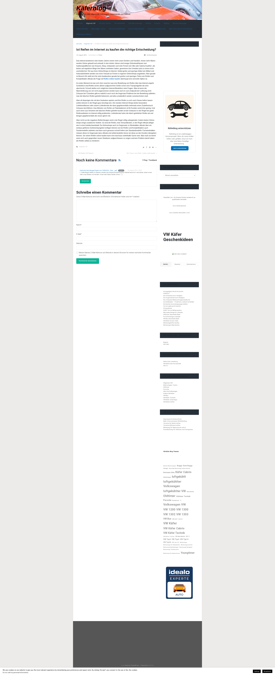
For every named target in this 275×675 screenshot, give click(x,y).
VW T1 (188, 536)
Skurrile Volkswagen (170, 391)
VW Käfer (170, 523)
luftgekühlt (179, 476)
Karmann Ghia (168, 472)
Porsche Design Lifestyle (171, 316)
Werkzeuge (183, 542)
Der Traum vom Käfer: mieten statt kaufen (141, 153)
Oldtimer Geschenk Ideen (171, 314)
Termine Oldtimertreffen (171, 425)
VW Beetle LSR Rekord (85, 153)
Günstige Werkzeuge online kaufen (179, 468)
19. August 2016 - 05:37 (135, 170)
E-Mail (79, 234)
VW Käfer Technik (169, 397)
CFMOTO (166, 293)
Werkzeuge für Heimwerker (171, 545)
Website (79, 243)
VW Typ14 (184, 539)
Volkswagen (171, 504)
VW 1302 (166, 344)
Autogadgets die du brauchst (173, 291)
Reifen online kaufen (111, 79)
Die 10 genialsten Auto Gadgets (174, 297)
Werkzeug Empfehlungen (171, 547)
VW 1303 (182, 514)
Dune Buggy (187, 466)
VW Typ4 (175, 539)
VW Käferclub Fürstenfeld (172, 363)
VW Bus (165, 395)
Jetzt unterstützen (179, 148)
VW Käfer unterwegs (170, 400)
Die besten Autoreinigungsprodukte (175, 304)
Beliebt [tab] (165, 264)
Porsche (166, 389)
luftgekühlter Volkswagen (172, 484)
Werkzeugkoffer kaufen (171, 323)
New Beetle (190, 491)
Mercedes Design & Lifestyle (173, 312)
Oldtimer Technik (183, 496)
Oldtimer (166, 387)
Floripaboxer (167, 308)
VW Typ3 (167, 539)
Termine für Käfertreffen (171, 423)
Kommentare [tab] (191, 264)
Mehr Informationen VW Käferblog (175, 421)
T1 (180, 500)
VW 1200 (169, 509)
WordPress (151, 665)
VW (183, 504)
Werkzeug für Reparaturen (171, 553)
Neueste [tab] (177, 264)
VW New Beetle (180, 536)
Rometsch (175, 500)
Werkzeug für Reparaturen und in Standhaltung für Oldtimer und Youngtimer (178, 428)
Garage (165, 468)
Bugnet (165, 342)
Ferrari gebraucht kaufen (172, 306)
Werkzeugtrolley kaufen (171, 325)
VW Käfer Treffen (168, 536)
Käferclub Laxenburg (170, 361)
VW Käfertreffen (168, 402)
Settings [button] (256, 671)
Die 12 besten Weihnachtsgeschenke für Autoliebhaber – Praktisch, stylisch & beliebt (178, 301)
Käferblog (91, 8)
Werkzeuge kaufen (186, 545)
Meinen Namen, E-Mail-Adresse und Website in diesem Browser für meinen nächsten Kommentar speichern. (115, 254)
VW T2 (165, 365)
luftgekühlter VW (174, 491)
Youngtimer (188, 552)
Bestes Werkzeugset (169, 466)
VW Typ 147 (175, 542)
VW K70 (180, 519)
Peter (100, 55)
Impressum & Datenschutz (172, 419)
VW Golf (174, 519)
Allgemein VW (88, 44)
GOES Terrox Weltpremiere (172, 310)
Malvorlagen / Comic (170, 385)
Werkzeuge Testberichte (171, 549)
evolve (122, 665)
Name (79, 225)
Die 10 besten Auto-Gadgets (172, 295)
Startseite (79, 44)
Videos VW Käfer (168, 393)
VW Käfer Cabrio (173, 528)
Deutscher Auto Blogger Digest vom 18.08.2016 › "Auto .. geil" (98, 170)
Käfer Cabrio (183, 472)
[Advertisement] (179, 73)
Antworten (85, 181)
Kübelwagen (167, 477)
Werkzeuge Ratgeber (185, 547)
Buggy (179, 466)
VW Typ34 (167, 542)
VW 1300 (182, 509)
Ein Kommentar (152, 55)
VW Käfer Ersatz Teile (170, 321)
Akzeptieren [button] (267, 671)
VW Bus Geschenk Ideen (171, 318)
